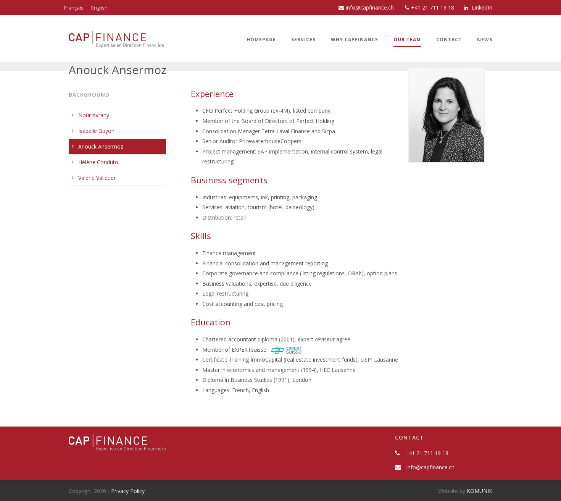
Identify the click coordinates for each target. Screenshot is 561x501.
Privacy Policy (128, 491)
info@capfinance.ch (370, 7)
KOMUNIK (479, 491)
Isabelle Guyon (96, 130)
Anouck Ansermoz (100, 146)
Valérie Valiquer (97, 177)
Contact (449, 39)
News (484, 39)
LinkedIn (481, 7)
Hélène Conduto (98, 162)
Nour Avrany (93, 115)
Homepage (261, 39)
